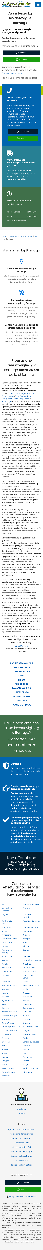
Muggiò (5, 1057)
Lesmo (4, 1045)
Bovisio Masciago (9, 1015)
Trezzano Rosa (29, 971)
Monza (26, 1053)
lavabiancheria (21, 688)
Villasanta (27, 1072)
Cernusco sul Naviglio (28, 915)
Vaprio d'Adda (8, 956)
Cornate (5, 1038)
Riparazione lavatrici (21, 1160)
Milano (4, 904)
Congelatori (24, 399)
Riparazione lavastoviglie (21, 1156)
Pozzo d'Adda (29, 967)
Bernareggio (28, 1008)
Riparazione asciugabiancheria (21, 1129)
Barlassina (27, 1004)
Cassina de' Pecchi (10, 938)
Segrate (5, 914)
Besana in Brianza (9, 1011)
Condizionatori (8, 396)
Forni (17, 396)
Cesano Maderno (9, 1030)
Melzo (4, 931)
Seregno (5, 1060)
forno (21, 675)
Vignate (26, 946)
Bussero (5, 960)
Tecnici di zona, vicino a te (15, 73)
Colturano (27, 996)
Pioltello (26, 908)
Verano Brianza (8, 1072)
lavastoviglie (26, 236)
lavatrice (21, 700)
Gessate (26, 956)
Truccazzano (7, 971)
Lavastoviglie (20, 393)
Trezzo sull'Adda (8, 942)
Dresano (5, 996)
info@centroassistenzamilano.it (22, 1196)
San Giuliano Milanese (7, 909)
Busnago (27, 1019)
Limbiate (26, 1045)
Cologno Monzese (31, 904)
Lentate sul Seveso (31, 1042)
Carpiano (6, 981)
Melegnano (28, 931)
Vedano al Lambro (31, 1068)
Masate (5, 993)
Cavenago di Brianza (11, 1027)
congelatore (21, 671)
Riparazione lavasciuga (21, 1151)
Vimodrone (6, 935)
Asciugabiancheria (10, 399)
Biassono (27, 1011)
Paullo (25, 942)
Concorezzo (7, 1034)
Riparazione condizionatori (21, 1134)
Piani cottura (25, 396)
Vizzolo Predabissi (9, 985)
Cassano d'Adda (30, 927)
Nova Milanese (29, 1057)
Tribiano (26, 989)
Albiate (26, 1000)
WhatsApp (23, 59)
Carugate (27, 935)
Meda (4, 1053)
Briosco (26, 1015)
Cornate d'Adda (30, 1034)
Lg (36, 236)
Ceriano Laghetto (30, 1027)
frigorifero (21, 684)
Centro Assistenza (11, 236)
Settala (5, 964)
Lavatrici (10, 393)
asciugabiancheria (21, 663)
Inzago (5, 946)
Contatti (21, 1113)
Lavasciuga (7, 401)
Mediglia (26, 938)
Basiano (5, 989)
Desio (25, 1038)
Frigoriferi (31, 393)
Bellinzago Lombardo (32, 985)
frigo (21, 679)
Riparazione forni (21, 1142)
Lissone (5, 1049)
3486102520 (23, 53)
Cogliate (27, 1030)
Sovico (4, 1064)
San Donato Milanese (7, 922)
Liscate (26, 981)
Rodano (5, 975)
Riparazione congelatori (21, 1138)
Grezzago (27, 993)
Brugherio (6, 1019)
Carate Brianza (8, 1023)
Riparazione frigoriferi (21, 1147)
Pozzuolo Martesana (32, 960)
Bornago (27, 950)
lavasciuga (21, 692)
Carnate (26, 1023)
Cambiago (28, 964)
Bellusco (5, 1008)
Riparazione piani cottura (21, 1165)
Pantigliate (6, 967)
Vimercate (6, 1075)
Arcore (4, 1004)
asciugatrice (21, 667)
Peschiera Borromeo (31, 921)
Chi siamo (21, 1109)
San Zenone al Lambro (29, 976)
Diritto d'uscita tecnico (16, 220)
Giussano (6, 1042)
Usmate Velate (8, 1068)
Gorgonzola (7, 927)
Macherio (27, 1049)
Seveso (26, 1060)
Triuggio (26, 1064)
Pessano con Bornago (7, 951)
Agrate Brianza (8, 1000)
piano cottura (21, 704)
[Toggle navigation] (38, 4)
